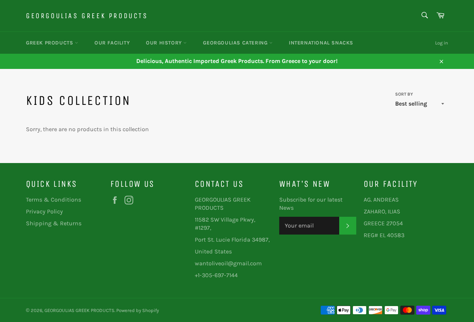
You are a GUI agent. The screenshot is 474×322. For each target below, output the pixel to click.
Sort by (404, 94)
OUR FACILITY (112, 43)
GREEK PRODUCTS (50, 43)
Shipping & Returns (53, 223)
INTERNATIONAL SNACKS (321, 43)
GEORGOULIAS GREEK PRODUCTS (87, 15)
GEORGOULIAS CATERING (236, 43)
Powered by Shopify (137, 310)
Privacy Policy (44, 211)
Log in (441, 43)
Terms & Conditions (53, 199)
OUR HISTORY (164, 43)
